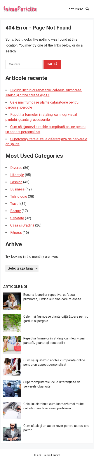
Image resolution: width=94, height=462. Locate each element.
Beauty (15, 211)
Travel (14, 204)
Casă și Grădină (22, 225)
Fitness (16, 232)
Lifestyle (17, 175)
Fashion (16, 182)
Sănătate (17, 218)
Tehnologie (18, 196)
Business (17, 189)
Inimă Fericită (52, 455)
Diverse (16, 168)
